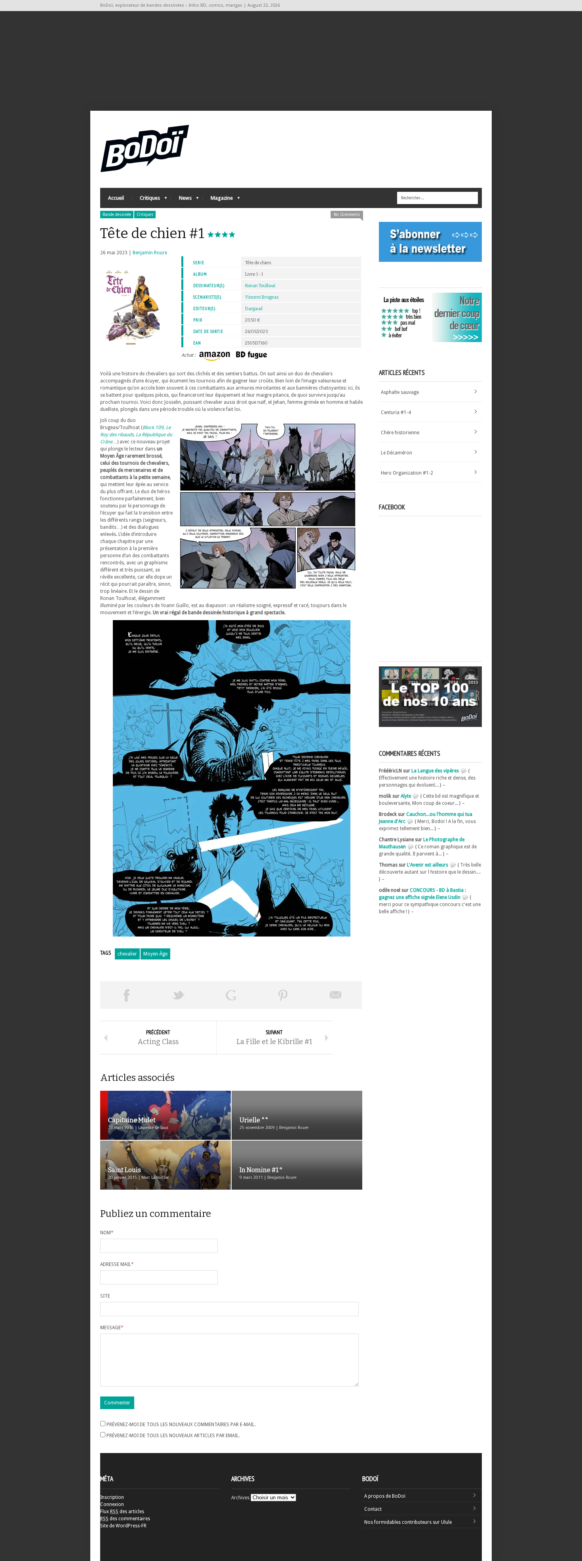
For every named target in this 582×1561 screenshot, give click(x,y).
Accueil (116, 198)
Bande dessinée (117, 214)
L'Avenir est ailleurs (427, 865)
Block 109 (153, 427)
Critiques (146, 200)
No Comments (347, 214)
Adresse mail (117, 1264)
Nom (107, 1233)
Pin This (283, 995)
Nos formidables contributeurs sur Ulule (408, 1522)
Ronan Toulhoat (260, 285)
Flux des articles (122, 1511)
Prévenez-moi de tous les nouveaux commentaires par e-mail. (181, 1424)
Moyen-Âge (155, 954)
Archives (240, 1497)
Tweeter (178, 995)
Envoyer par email (336, 995)
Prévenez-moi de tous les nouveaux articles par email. (173, 1435)
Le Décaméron (396, 453)
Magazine (218, 200)
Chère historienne (400, 432)
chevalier (127, 954)
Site (105, 1296)
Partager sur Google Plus (231, 995)
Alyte (406, 796)
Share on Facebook (126, 995)
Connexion (112, 1504)
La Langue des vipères (435, 771)
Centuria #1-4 (396, 412)
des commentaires (125, 1518)
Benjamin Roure (150, 252)
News (181, 200)
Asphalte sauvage (400, 392)
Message (112, 1327)
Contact (373, 1509)
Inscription (112, 1497)
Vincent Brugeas (262, 297)
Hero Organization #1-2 (407, 473)
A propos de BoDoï (384, 1496)
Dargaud (253, 308)
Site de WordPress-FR (123, 1526)
